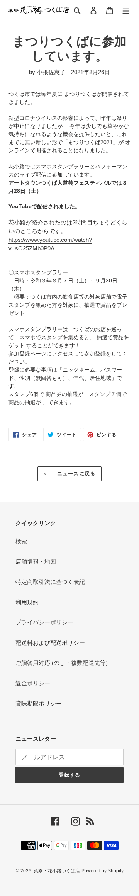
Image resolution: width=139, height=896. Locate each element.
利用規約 (27, 602)
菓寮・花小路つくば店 (57, 871)
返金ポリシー (32, 683)
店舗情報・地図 (35, 561)
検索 (21, 541)
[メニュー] (126, 10)
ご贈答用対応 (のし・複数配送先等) (61, 663)
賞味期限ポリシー (38, 703)
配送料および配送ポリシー (50, 642)
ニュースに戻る (75, 473)
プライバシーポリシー (44, 622)
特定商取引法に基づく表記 (50, 581)
